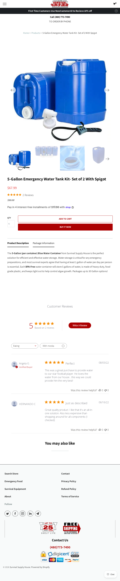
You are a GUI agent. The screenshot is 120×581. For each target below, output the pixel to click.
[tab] (18, 243)
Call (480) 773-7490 (60, 17)
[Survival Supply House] (60, 4)
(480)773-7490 (60, 547)
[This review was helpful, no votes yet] (100, 390)
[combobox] (24, 346)
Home (26, 32)
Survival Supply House (20, 567)
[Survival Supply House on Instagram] (23, 513)
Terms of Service (70, 496)
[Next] (107, 90)
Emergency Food (13, 481)
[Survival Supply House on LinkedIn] (31, 513)
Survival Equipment (15, 489)
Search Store (11, 473)
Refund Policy (68, 489)
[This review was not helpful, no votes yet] (105, 390)
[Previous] (12, 90)
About (8, 496)
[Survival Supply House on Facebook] (15, 513)
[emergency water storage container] (59, 90)
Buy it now (65, 227)
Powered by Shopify (40, 567)
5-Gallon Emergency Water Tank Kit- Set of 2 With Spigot (56, 178)
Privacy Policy (68, 481)
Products (35, 32)
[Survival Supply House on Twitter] (8, 513)
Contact (65, 473)
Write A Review (80, 325)
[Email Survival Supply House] (38, 513)
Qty (9, 217)
